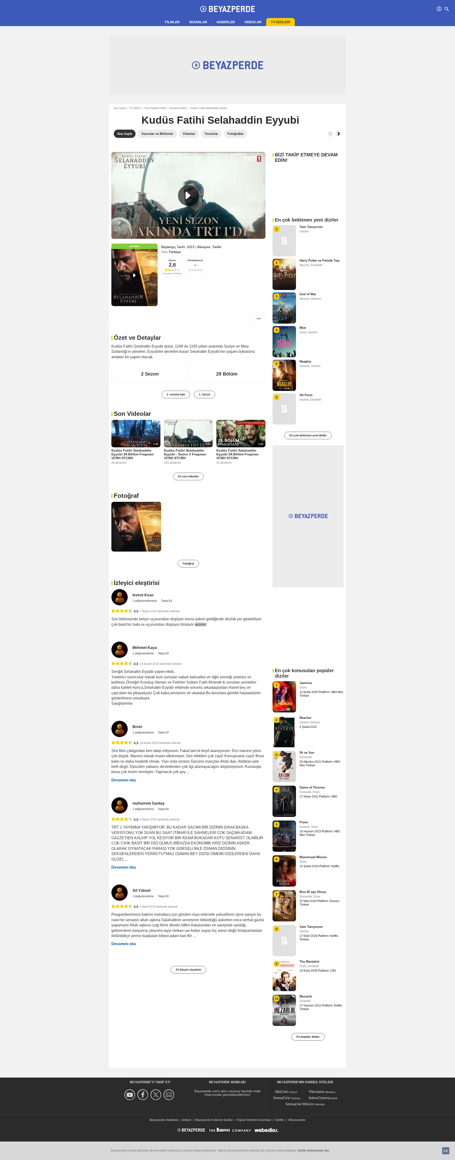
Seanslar (198, 22)
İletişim (186, 1120)
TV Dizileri (135, 108)
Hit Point (306, 395)
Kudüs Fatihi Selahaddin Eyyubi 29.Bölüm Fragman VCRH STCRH (132, 454)
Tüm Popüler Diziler (155, 108)
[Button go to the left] (330, 134)
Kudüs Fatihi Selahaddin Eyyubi (220, 120)
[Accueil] (227, 9)
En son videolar (188, 476)
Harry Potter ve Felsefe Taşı (320, 260)
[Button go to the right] (338, 134)
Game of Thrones (312, 787)
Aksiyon (203, 247)
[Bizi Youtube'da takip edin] (130, 1094)
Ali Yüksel (141, 890)
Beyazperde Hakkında (164, 1120)
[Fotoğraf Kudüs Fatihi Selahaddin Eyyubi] (136, 527)
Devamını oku (123, 780)
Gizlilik (279, 1120)
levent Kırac (143, 595)
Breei (137, 727)
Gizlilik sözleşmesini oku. (313, 1150)
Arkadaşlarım (195, 260)
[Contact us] (170, 1094)
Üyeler (172, 260)
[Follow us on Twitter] (156, 1094)
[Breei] (119, 729)
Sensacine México (299, 1104)
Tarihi (216, 247)
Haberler (226, 22)
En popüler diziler (308, 1036)
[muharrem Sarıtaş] (119, 805)
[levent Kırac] (119, 597)
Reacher (305, 718)
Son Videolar (132, 413)
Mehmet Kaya (144, 648)
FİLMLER (172, 22)
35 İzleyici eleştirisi (188, 969)
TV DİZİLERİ (280, 22)
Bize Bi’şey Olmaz (313, 892)
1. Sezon (204, 394)
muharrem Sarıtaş (148, 803)
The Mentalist (309, 961)
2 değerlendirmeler (145, 601)
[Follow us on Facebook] (143, 1094)
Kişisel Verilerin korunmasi (254, 1120)
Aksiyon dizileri (178, 108)
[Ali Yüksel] (119, 892)
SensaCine (281, 1098)
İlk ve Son (307, 752)
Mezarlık (306, 996)
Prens (304, 822)
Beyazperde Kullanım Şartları (214, 1120)
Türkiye (175, 252)
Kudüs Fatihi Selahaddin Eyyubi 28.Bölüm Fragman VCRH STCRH (237, 454)
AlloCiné (281, 1092)
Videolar (252, 22)
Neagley (305, 361)
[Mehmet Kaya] (119, 650)
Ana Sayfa (120, 108)
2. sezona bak (176, 394)
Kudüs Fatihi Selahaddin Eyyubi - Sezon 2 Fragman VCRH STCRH (185, 454)
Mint (303, 328)
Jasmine (306, 683)
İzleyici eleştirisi (136, 582)
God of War (308, 294)
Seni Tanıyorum (311, 227)
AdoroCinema (319, 1098)
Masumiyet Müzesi (313, 857)
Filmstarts (316, 1092)
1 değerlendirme (143, 653)
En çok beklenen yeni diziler (308, 435)
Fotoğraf (126, 495)
